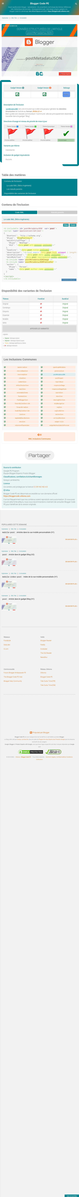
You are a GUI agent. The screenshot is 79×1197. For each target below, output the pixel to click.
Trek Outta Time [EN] (47, 685)
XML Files (14, 18)
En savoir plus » (71, 539)
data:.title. (35, 250)
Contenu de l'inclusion (13, 181)
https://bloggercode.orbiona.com (58, 11)
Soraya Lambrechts (22, 739)
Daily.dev (7, 645)
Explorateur (5, 18)
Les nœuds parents (14, 189)
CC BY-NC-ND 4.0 (40, 487)
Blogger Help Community (13, 681)
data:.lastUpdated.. (46, 257)
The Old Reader (46, 653)
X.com (6, 649)
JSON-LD (36, 111)
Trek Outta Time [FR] (47, 681)
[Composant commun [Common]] (17, 94)
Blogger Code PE (46, 677)
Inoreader (43, 649)
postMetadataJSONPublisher (39, 262)
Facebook (7, 641)
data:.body (49, 252)
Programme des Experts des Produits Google (52, 739)
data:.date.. (43, 254)
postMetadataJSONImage (37, 259)
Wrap (66, 225)
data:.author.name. (36, 269)
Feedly (42, 645)
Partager (39, 455)
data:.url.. (35, 245)
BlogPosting (23, 238)
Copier (73, 225)
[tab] (19, 212)
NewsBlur (43, 657)
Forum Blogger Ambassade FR (15, 673)
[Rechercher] (76, 4)
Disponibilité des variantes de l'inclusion (20, 193)
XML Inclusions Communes (39, 439)
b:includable (23, 18)
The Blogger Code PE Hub (13, 677)
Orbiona (43, 673)
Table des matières (72, 1196)
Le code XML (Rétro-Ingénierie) (19, 185)
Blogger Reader (45, 641)
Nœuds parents (57, 212)
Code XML (19, 212)
